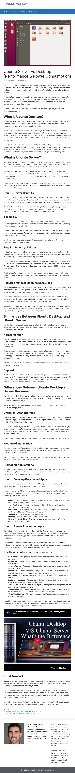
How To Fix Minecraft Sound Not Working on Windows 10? (24, 711)
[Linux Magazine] (16, 4)
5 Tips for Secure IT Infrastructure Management (20, 713)
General (22, 11)
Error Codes (32, 11)
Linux (7, 709)
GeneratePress (49, 770)
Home (6, 11)
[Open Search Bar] (70, 11)
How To (13, 11)
